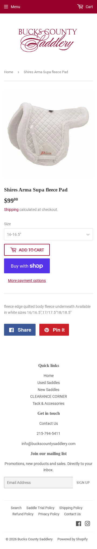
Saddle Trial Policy (40, 508)
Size (7, 224)
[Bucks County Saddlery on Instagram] (87, 524)
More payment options (27, 280)
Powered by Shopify (72, 539)
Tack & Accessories (48, 403)
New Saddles (48, 390)
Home (8, 72)
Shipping (11, 209)
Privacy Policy (48, 514)
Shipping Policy (70, 508)
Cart (89, 7)
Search (16, 508)
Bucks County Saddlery (35, 539)
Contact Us (48, 423)
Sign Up (83, 483)
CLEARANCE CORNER (48, 396)
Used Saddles (48, 382)
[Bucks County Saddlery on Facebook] (78, 524)
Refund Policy (22, 514)
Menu (15, 7)
